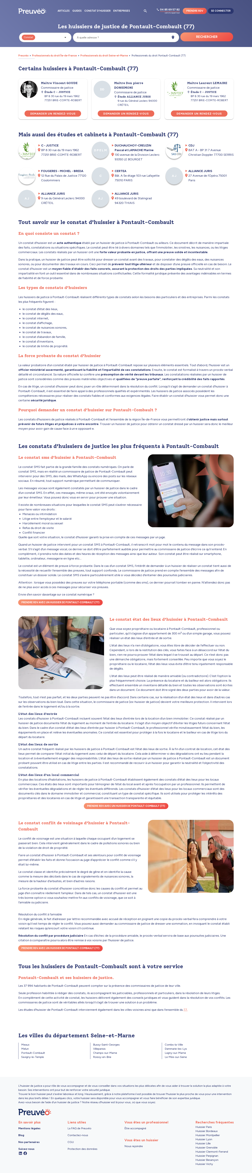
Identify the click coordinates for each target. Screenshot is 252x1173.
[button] (45, 37)
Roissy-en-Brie (102, 1057)
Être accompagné (135, 1128)
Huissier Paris (203, 1127)
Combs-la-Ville (174, 1044)
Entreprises (121, 10)
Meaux (25, 1044)
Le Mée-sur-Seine (176, 1057)
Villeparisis (99, 1048)
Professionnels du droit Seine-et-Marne (104, 55)
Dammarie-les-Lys (176, 1048)
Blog (21, 1135)
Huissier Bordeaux (206, 1131)
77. (186, 1010)
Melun (25, 1048)
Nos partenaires (29, 1142)
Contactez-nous (78, 1135)
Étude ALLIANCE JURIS (134, 96)
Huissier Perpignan (206, 1155)
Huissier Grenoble (206, 1147)
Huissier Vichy (204, 1164)
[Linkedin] (20, 1153)
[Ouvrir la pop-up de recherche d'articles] (145, 11)
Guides (77, 10)
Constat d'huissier (97, 10)
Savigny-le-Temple (32, 1057)
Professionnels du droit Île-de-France (54, 55)
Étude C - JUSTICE (57, 92)
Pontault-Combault (33, 1052)
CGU (71, 1142)
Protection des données (82, 1149)
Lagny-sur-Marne (175, 1052)
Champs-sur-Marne (105, 1052)
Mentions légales (29, 1128)
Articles (64, 10)
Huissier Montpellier (207, 1135)
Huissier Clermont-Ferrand (211, 1151)
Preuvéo (23, 55)
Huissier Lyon (203, 1139)
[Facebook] (25, 1153)
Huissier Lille (203, 1143)
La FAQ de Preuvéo (79, 1128)
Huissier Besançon (206, 1160)
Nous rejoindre (133, 1146)
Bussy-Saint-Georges (106, 1044)
